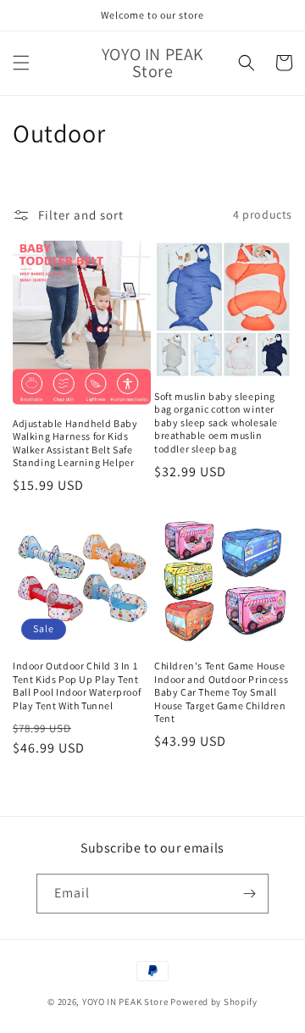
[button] (21, 62)
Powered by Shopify (214, 1002)
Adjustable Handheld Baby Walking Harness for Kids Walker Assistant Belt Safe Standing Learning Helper (75, 443)
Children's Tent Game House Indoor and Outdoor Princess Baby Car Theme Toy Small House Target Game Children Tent (221, 692)
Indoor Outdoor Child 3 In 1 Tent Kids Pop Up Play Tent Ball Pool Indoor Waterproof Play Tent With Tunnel (77, 685)
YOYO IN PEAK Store (125, 1002)
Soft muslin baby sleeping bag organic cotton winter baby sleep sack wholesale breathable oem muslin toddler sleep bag (216, 422)
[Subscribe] (249, 894)
